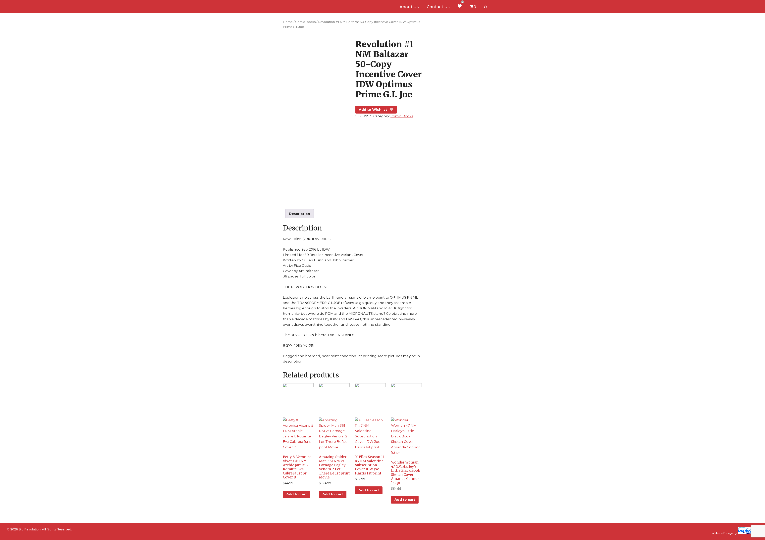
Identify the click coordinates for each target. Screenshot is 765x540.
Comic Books (305, 22)
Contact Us (438, 6)
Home (288, 22)
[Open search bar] (486, 7)
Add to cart (296, 494)
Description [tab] (299, 214)
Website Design (722, 533)
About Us (409, 6)
